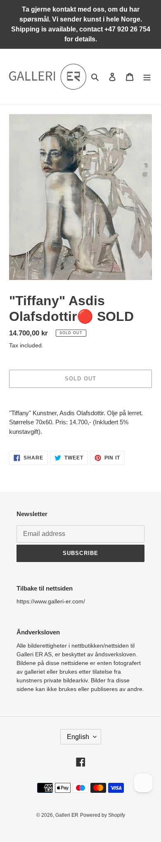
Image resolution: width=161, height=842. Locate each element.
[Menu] (147, 77)
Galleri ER (66, 815)
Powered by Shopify (102, 815)
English (78, 736)
